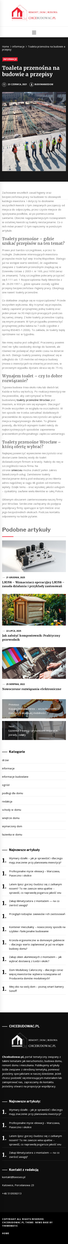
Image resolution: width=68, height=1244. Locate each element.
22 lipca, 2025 (13, 630)
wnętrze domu (11, 818)
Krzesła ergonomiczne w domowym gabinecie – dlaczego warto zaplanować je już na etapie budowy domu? (37, 944)
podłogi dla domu (12, 793)
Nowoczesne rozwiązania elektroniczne (31, 689)
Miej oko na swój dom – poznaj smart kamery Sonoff (36, 989)
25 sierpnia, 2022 (15, 684)
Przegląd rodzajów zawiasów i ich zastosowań (37, 914)
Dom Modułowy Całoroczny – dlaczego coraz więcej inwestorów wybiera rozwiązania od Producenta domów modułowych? (36, 974)
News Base (42, 1222)
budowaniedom (44, 84)
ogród (5, 785)
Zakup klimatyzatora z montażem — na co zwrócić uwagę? (34, 903)
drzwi (5, 760)
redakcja (7, 801)
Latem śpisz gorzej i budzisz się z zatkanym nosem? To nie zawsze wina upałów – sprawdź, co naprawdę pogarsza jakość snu (35, 888)
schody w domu (11, 809)
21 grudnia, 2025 (15, 577)
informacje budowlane (15, 776)
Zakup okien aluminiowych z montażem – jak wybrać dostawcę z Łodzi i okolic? (35, 959)
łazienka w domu (12, 834)
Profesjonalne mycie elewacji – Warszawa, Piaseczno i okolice (34, 873)
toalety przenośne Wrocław (33, 400)
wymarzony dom (12, 826)
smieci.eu (16, 470)
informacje (10, 59)
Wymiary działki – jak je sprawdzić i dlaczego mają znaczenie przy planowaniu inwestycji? (36, 860)
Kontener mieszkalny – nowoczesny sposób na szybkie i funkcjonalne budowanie (37, 929)
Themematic (10, 1225)
